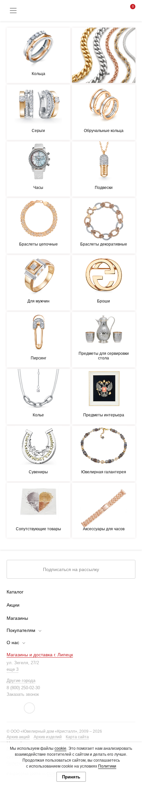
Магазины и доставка (40, 654)
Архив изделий (48, 737)
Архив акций (18, 737)
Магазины (17, 618)
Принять (71, 776)
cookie (60, 748)
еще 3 (12, 669)
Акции (13, 605)
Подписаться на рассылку (71, 569)
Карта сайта (77, 737)
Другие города (21, 680)
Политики (107, 766)
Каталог (15, 591)
